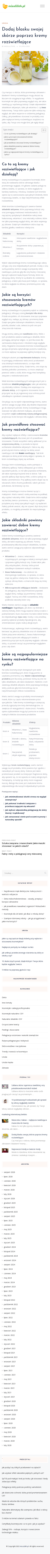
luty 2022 (7, 1339)
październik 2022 (11, 1304)
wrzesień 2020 (10, 1414)
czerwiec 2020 (10, 1427)
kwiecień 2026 (10, 1185)
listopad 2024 (9, 1251)
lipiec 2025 (8, 1220)
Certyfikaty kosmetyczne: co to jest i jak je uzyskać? (23, 1524)
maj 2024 (8, 1278)
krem (21, 453)
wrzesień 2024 (10, 1260)
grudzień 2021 (10, 1348)
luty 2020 (7, 1445)
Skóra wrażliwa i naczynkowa (14, 1046)
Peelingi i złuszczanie (10, 1030)
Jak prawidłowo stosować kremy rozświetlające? (22, 143)
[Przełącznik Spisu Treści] (42, 130)
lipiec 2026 (8, 1176)
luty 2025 (7, 1238)
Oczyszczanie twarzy (10, 1024)
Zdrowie (5, 1068)
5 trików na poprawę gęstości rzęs (16, 970)
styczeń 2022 (9, 1344)
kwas (44, 107)
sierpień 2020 (9, 1419)
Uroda (5, 23)
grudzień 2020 (10, 1401)
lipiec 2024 (8, 1269)
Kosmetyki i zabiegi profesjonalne (16, 1008)
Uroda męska (7, 1062)
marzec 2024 (9, 1282)
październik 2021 (11, 1357)
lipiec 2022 (8, 1317)
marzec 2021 (9, 1388)
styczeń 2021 (9, 1397)
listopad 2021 (9, 1353)
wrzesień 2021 (10, 1361)
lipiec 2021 (8, 1370)
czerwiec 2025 (10, 1225)
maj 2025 (8, 1229)
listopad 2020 (9, 1405)
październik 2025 (11, 1212)
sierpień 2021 (9, 1366)
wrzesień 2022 (10, 1308)
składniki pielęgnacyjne (21, 384)
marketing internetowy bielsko (14, 1114)
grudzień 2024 (10, 1247)
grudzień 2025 (10, 1203)
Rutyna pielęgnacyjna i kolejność (15, 1041)
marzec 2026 (9, 1190)
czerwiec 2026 (10, 1181)
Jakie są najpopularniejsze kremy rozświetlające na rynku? (23, 153)
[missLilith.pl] (15, 6)
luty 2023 (7, 1295)
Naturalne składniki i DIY (12, 1019)
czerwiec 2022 (10, 1322)
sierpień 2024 (9, 1264)
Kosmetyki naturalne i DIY (12, 1013)
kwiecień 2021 (10, 1383)
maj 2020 (8, 1432)
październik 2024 (11, 1256)
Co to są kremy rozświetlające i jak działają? (20, 134)
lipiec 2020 (8, 1423)
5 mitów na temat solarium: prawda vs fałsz (20, 1518)
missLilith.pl (24, 1546)
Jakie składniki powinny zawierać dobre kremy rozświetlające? (21, 147)
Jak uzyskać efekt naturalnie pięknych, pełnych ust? (23, 1473)
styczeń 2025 (9, 1242)
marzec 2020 (9, 1441)
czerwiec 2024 (10, 1273)
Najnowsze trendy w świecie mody (26, 1149)
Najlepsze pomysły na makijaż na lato (17, 947)
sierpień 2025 (9, 1216)
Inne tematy (7, 1003)
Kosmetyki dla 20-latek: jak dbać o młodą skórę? (24, 914)
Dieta (4, 997)
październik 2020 (11, 1410)
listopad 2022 (9, 1300)
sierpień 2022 (9, 1313)
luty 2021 (7, 1392)
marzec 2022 (9, 1335)
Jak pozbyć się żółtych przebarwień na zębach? (21, 1467)
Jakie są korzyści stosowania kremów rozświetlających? (18, 138)
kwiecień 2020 (10, 1436)
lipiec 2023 (8, 1291)
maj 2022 (8, 1326)
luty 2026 (7, 1194)
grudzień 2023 (10, 1286)
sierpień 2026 (9, 1172)
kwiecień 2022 (10, 1330)
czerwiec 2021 (10, 1375)
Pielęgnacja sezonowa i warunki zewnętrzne (20, 1035)
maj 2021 (8, 1379)
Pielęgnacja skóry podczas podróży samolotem (21, 1487)
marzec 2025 (9, 1234)
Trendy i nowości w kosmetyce (15, 1051)
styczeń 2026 (9, 1198)
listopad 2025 (9, 1207)
